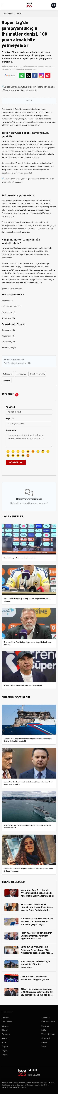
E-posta (10, 418)
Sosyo (44, 1046)
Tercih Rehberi (47, 1034)
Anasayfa (8, 13)
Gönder (14, 462)
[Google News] (10, 75)
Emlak (44, 1042)
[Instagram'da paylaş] (41, 75)
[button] (3, 5)
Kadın (4, 1054)
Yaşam (5, 1046)
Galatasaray (7, 109)
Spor (4, 1042)
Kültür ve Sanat (48, 1022)
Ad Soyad (10, 406)
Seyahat (45, 1026)
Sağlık (4, 1050)
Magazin (5, 1038)
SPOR (19, 13)
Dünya (4, 1030)
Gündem (5, 1026)
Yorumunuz (11, 429)
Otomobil (45, 1038)
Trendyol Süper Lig (37, 374)
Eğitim (44, 1030)
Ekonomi (6, 1034)
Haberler (6, 380)
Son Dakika (7, 1022)
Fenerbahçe (20, 109)
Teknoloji (45, 1017)
